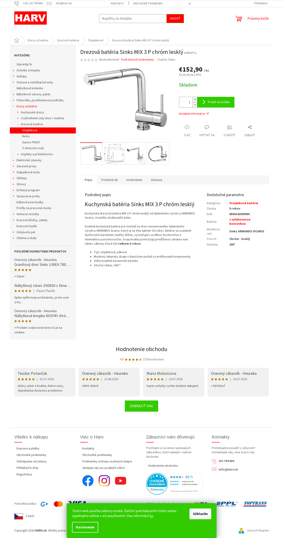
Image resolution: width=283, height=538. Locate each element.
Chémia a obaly (27, 238)
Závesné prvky (26, 166)
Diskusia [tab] (156, 180)
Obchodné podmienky (148, 4)
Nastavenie (85, 527)
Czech (30, 516)
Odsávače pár (26, 232)
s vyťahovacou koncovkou (239, 221)
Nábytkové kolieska (30, 88)
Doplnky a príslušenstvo (37, 154)
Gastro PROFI (31, 142)
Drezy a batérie (27, 106)
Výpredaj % (24, 64)
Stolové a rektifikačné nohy (35, 82)
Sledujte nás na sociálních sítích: (103, 468)
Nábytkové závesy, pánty (34, 94)
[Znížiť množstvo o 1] (195, 104)
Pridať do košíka (219, 102)
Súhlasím (200, 513)
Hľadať (175, 18)
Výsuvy (21, 184)
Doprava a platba (28, 448)
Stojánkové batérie (243, 203)
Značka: (166, 59)
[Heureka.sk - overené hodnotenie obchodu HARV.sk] (174, 484)
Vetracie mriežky (28, 214)
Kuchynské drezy (32, 112)
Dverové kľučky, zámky (32, 220)
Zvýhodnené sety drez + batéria (42, 118)
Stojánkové (29, 130)
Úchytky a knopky (28, 70)
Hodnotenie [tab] (134, 180)
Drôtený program (28, 190)
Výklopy (22, 178)
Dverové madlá (27, 226)
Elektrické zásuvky (29, 160)
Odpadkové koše (28, 172)
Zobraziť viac (141, 406)
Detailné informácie (192, 114)
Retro (26, 136)
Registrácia (24, 474)
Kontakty (117, 4)
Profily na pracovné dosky (34, 208)
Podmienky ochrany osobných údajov (107, 461)
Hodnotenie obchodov (163, 466)
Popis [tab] (88, 180)
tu (151, 515)
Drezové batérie (32, 124)
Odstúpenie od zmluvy (32, 461)
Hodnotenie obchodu (141, 349)
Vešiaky (22, 76)
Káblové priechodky (30, 202)
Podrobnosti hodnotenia (137, 60)
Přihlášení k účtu (27, 468)
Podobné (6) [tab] (109, 180)
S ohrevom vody (33, 148)
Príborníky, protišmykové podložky (40, 100)
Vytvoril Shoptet (258, 531)
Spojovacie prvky (28, 196)
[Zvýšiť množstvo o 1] (195, 99)
